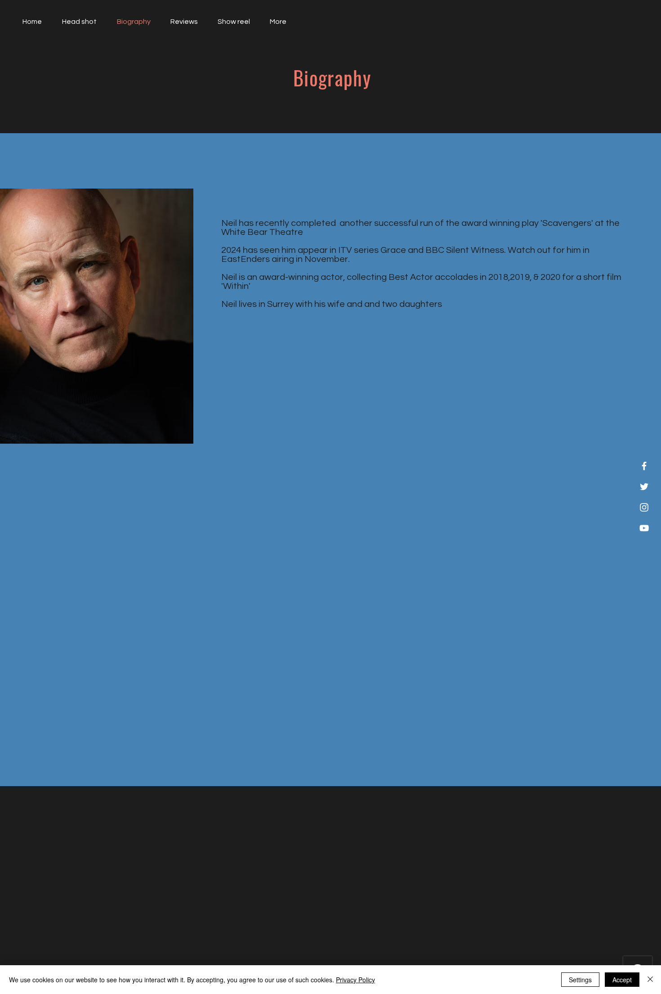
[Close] (650, 979)
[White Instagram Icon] (644, 507)
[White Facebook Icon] (644, 466)
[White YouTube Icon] (644, 528)
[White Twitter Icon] (644, 486)
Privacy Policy (355, 979)
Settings (580, 979)
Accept (622, 979)
